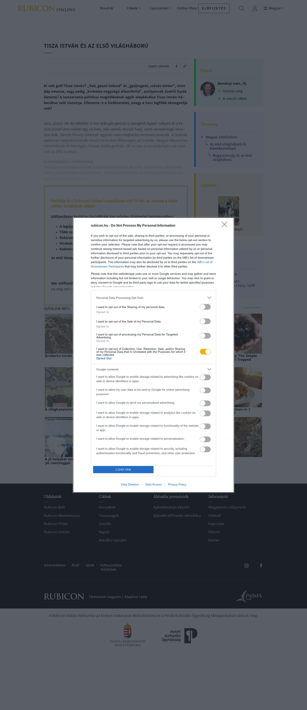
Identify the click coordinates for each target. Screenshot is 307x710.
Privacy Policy (177, 484)
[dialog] (153, 355)
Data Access (153, 484)
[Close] (226, 226)
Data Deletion (130, 484)
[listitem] (153, 297)
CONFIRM (123, 469)
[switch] (205, 307)
